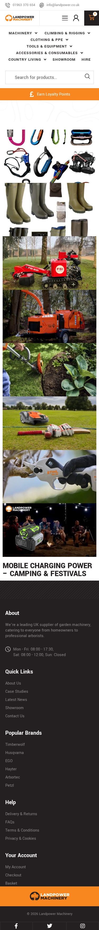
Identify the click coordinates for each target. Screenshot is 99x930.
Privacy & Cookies (20, 838)
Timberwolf (15, 744)
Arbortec (12, 777)
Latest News (16, 700)
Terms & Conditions (22, 830)
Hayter (11, 769)
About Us (13, 683)
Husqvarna (14, 753)
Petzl (9, 785)
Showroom (14, 708)
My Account (15, 867)
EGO (9, 761)
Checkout (13, 875)
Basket (11, 883)
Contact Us (15, 716)
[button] (65, 18)
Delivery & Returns (21, 814)
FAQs (10, 822)
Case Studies (16, 691)
